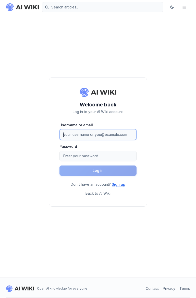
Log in (98, 170)
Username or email (76, 125)
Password (68, 146)
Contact (152, 288)
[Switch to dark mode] (172, 7)
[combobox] (102, 7)
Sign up (118, 184)
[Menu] (184, 7)
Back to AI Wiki (98, 193)
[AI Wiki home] (20, 288)
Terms (184, 288)
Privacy (169, 288)
